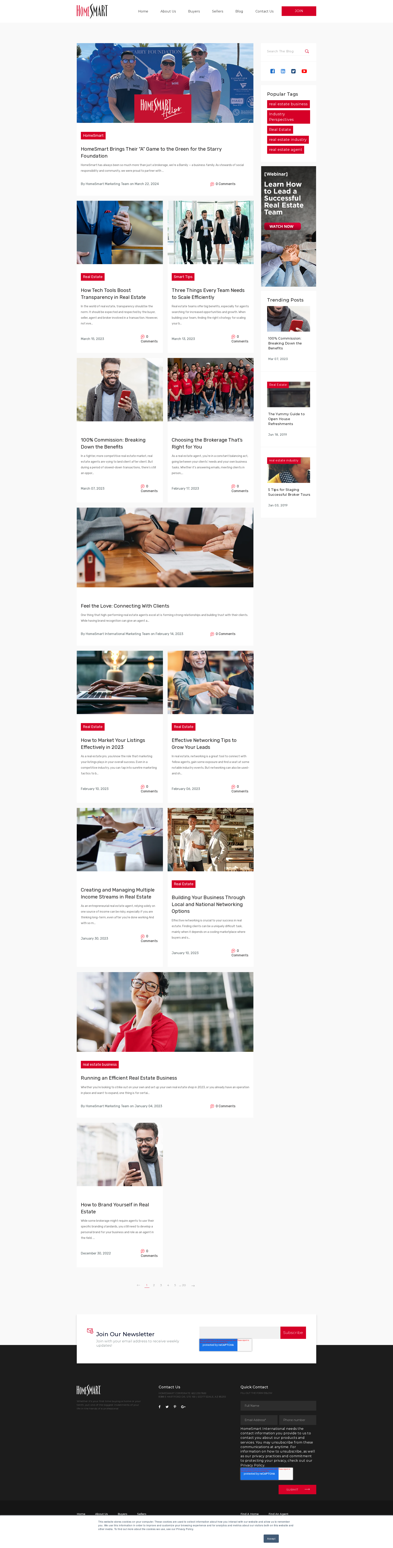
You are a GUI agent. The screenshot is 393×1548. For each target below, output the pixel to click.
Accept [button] (271, 1538)
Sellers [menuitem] (217, 11)
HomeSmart (93, 135)
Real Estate (93, 277)
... (180, 1285)
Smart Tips (183, 277)
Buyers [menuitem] (194, 11)
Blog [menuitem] (239, 11)
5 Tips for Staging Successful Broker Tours (289, 492)
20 (184, 1285)
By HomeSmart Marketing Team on (107, 184)
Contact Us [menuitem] (264, 11)
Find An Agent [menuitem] (278, 1513)
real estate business (100, 1064)
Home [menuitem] (143, 11)
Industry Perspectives (281, 117)
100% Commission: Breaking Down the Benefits (285, 343)
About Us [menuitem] (168, 11)
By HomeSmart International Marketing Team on (118, 634)
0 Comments (224, 184)
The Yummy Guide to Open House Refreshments (286, 419)
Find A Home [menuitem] (250, 1513)
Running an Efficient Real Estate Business (129, 1078)
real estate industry (288, 139)
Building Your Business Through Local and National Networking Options (208, 904)
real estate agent (285, 149)
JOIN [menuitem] (299, 11)
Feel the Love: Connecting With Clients (125, 606)
